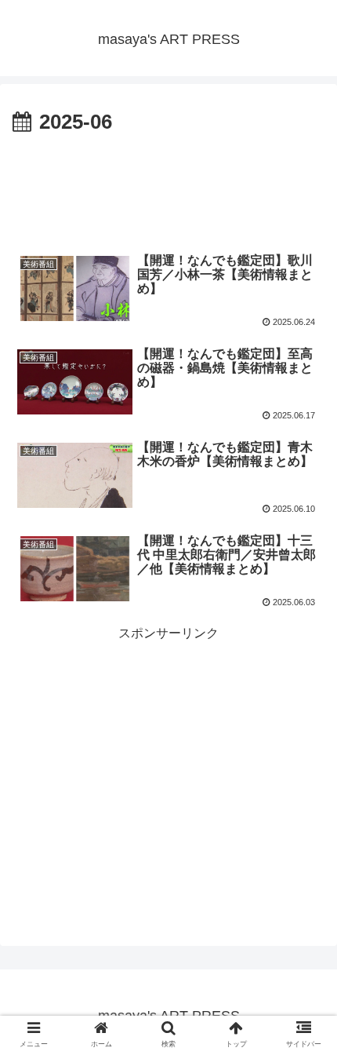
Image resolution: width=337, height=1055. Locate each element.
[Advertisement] (168, 187)
